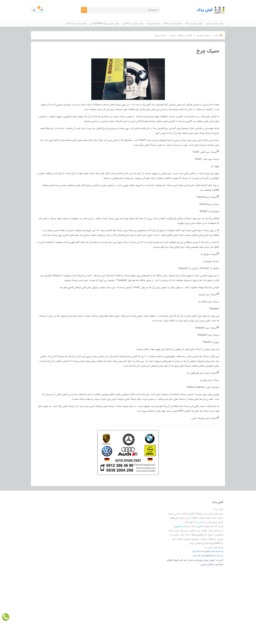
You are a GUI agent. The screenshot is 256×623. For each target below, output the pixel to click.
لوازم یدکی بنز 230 (193, 23)
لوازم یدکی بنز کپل (214, 23)
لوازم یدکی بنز (153, 23)
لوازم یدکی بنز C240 (173, 23)
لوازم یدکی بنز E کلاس (133, 23)
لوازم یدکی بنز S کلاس (75, 23)
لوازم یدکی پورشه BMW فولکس (104, 23)
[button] (42, 10)
